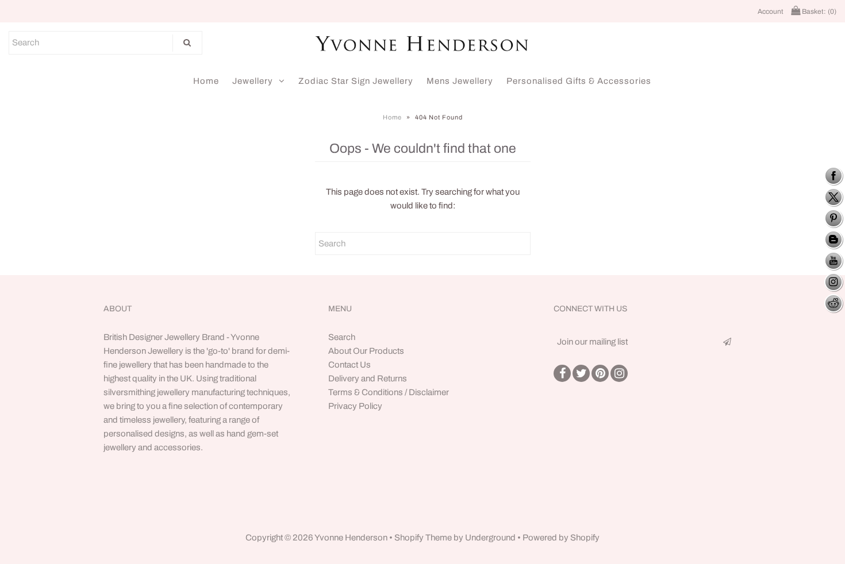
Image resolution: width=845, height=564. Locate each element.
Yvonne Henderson (351, 537)
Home (206, 81)
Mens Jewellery (460, 81)
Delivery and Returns (367, 378)
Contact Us (349, 364)
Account (770, 11)
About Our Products (366, 351)
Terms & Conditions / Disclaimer (388, 392)
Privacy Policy (355, 406)
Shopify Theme (423, 537)
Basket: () (818, 11)
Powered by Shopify (561, 537)
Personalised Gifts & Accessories (578, 81)
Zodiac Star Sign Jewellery (355, 81)
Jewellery (252, 81)
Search (341, 337)
